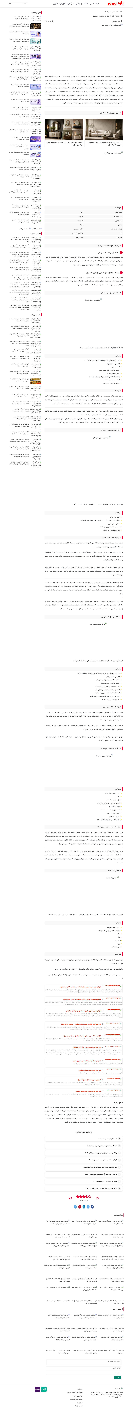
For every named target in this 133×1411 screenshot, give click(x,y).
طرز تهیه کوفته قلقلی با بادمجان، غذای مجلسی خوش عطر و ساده (57, 1329)
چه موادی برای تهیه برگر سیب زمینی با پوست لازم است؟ (101, 1174)
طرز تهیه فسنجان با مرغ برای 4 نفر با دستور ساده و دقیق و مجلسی (85, 1352)
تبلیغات (80, 1389)
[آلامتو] (44, 1392)
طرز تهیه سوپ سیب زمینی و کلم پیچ (89, 1080)
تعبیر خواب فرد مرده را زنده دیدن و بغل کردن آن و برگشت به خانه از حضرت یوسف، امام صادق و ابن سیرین (19, 284)
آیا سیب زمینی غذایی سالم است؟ (107, 1139)
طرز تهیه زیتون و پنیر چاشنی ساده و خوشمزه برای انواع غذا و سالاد (111, 1280)
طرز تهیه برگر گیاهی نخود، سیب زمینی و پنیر (87, 1061)
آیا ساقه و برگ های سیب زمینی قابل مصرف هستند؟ (102, 1146)
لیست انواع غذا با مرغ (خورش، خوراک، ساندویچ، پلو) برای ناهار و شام (59, 1258)
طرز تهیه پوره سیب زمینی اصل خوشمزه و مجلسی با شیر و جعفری (81, 987)
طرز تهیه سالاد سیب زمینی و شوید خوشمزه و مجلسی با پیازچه (82, 1036)
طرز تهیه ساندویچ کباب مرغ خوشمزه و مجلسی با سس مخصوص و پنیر (84, 1329)
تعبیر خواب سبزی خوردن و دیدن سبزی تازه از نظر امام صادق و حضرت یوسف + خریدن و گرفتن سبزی (19, 277)
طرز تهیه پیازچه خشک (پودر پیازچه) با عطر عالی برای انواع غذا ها (84, 1236)
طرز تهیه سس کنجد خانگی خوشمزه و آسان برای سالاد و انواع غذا (111, 1302)
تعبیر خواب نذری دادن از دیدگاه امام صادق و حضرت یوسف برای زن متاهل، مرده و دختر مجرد (19, 307)
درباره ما (79, 1403)
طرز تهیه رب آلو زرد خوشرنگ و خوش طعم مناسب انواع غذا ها (112, 1236)
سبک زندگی (94, 3)
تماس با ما (78, 1406)
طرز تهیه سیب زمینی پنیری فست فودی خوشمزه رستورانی (84, 1011)
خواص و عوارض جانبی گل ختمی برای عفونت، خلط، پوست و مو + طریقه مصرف (19, 343)
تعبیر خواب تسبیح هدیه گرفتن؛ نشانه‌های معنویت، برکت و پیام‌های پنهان (20, 64)
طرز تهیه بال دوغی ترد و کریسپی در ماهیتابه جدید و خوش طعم (112, 1329)
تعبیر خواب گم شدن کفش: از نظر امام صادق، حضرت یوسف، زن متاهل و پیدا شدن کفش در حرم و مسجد (19, 262)
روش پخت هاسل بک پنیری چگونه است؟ (105, 1181)
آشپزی (55, 3)
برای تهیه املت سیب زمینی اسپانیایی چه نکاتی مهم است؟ (100, 1167)
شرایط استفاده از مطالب (74, 1392)
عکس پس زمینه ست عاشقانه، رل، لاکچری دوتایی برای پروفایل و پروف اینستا (20, 239)
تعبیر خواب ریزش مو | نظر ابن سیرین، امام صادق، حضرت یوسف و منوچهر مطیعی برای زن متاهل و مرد (19, 254)
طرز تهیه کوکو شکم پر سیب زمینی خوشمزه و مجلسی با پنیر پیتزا (81, 1024)
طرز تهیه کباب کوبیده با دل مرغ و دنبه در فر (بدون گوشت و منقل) (58, 1352)
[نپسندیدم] (70, 1197)
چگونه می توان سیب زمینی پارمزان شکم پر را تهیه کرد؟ (101, 1153)
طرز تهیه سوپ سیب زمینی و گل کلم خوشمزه (87, 1047)
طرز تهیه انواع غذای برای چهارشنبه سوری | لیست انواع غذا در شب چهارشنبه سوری (112, 1258)
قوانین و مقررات (77, 1396)
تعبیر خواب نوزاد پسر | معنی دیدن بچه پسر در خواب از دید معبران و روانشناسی (19, 147)
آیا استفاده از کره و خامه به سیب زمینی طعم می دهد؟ (101, 1188)
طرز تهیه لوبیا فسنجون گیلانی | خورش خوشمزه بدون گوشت (111, 1352)
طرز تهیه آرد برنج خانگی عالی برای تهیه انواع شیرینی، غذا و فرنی (58, 1280)
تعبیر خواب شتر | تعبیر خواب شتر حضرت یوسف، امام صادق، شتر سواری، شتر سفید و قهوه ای (19, 292)
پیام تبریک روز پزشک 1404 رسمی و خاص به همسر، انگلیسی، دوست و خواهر (20, 300)
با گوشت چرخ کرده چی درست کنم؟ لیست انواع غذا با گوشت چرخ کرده (85, 1258)
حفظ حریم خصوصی (76, 1399)
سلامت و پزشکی (81, 3)
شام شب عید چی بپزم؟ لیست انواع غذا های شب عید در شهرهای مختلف (58, 1236)
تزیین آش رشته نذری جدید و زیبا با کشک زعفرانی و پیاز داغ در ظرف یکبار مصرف (19, 464)
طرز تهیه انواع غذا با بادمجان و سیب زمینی (58, 1301)
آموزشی (62, 3)
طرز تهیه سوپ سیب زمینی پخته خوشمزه (88, 1091)
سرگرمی (70, 3)
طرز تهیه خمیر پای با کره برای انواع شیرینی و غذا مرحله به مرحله (85, 1280)
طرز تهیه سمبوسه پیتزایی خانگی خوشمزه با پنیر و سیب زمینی (82, 999)
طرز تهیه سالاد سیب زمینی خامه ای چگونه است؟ (103, 1160)
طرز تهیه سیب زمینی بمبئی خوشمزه (90, 1070)
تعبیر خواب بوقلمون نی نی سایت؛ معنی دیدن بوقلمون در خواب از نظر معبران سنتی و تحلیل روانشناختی (20, 56)
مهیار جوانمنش (116, 21)
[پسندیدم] (97, 1197)
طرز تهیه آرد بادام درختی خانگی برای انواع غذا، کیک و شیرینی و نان (84, 1302)
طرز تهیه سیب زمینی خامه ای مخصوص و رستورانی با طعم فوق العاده (20, 351)
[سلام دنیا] (38, 1392)
